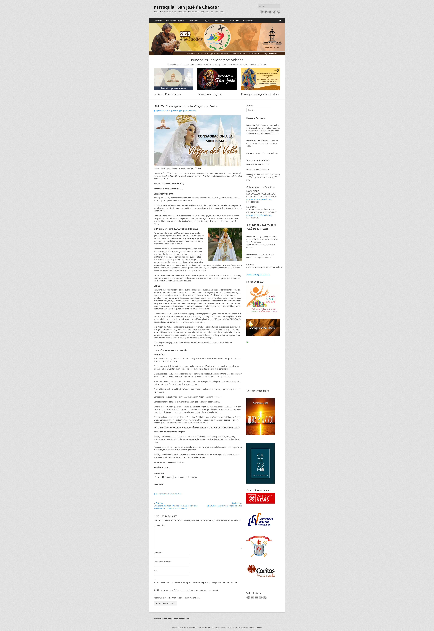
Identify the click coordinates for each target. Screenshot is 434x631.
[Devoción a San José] (217, 79)
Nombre (158, 552)
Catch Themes (256, 627)
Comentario (159, 525)
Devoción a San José (209, 94)
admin (175, 111)
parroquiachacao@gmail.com (258, 199)
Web (156, 570)
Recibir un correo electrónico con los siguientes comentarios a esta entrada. (186, 590)
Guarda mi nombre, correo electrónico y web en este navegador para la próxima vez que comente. (196, 582)
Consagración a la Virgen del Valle (168, 494)
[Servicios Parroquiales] (173, 79)
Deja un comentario (188, 111)
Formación (193, 20)
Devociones (234, 20)
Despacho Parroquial (175, 20)
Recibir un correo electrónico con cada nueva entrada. (177, 598)
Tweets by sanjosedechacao (258, 274)
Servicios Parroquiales (167, 94)
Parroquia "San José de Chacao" (186, 7)
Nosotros (158, 20)
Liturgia (206, 20)
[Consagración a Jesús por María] (260, 79)
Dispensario (248, 20)
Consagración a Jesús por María (260, 94)
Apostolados (218, 20)
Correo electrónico (162, 561)
